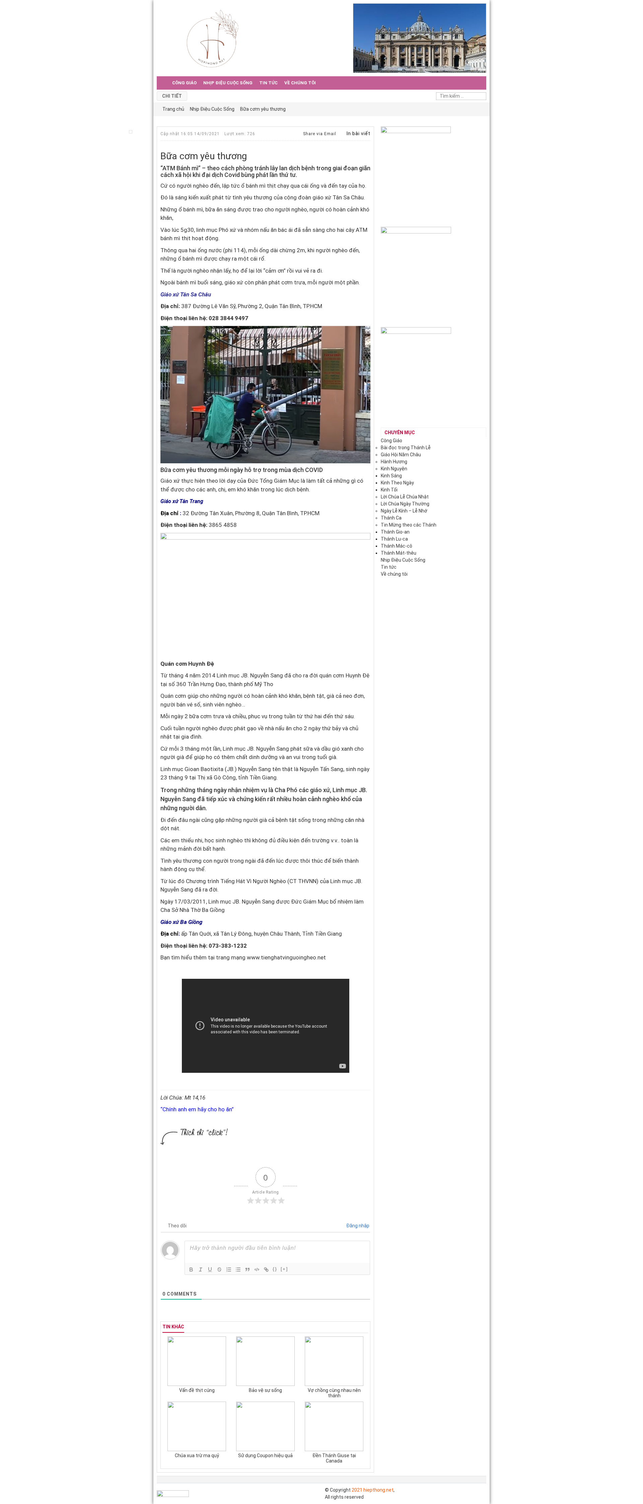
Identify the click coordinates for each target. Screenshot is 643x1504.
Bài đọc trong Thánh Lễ (406, 447)
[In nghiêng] (200, 1269)
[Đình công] (219, 1269)
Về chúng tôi (300, 82)
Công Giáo (184, 82)
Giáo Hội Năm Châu (401, 454)
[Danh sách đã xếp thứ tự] (228, 1269)
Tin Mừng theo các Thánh (408, 525)
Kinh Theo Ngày (397, 482)
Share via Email (319, 133)
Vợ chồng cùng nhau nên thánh (334, 1393)
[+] (284, 1269)
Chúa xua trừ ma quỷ (197, 1455)
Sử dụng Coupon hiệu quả (265, 1455)
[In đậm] (191, 1269)
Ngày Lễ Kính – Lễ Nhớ (404, 510)
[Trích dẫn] (247, 1269)
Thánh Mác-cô (396, 546)
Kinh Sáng (391, 475)
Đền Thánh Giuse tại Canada (334, 1458)
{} (275, 1269)
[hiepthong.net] (212, 37)
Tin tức (268, 82)
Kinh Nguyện (394, 468)
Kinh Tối (389, 489)
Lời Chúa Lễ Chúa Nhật (405, 496)
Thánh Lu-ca (394, 539)
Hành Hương (394, 461)
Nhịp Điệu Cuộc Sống (228, 82)
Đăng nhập (357, 1225)
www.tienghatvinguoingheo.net (287, 957)
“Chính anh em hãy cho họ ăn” (197, 1109)
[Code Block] (257, 1269)
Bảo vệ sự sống (265, 1390)
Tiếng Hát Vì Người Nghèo (253, 881)
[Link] (266, 1269)
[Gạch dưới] (210, 1269)
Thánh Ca (391, 518)
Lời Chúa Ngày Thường (405, 503)
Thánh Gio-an (395, 532)
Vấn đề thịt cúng (197, 1390)
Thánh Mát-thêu (398, 553)
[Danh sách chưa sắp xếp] (238, 1269)
